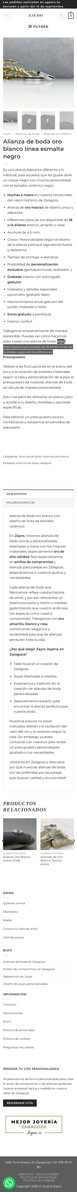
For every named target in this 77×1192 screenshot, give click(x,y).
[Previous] (9, 73)
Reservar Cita (20, 1103)
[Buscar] (61, 15)
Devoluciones (13, 1013)
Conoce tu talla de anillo (20, 929)
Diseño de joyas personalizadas (25, 984)
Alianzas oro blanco (57, 133)
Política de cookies (16, 1039)
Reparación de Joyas (17, 976)
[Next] (67, 73)
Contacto (9, 1004)
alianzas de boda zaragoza (34, 463)
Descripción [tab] (16, 494)
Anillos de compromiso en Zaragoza (29, 969)
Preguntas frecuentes (18, 1047)
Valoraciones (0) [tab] (20, 502)
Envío (7, 1021)
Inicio (7, 133)
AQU (61, 341)
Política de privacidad (18, 1030)
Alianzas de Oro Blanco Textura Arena (51, 860)
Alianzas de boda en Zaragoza (24, 962)
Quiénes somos (14, 903)
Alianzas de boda (27, 133)
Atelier (8, 920)
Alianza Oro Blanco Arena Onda (17, 858)
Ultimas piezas (13, 937)
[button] (6, 15)
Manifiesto (10, 912)
